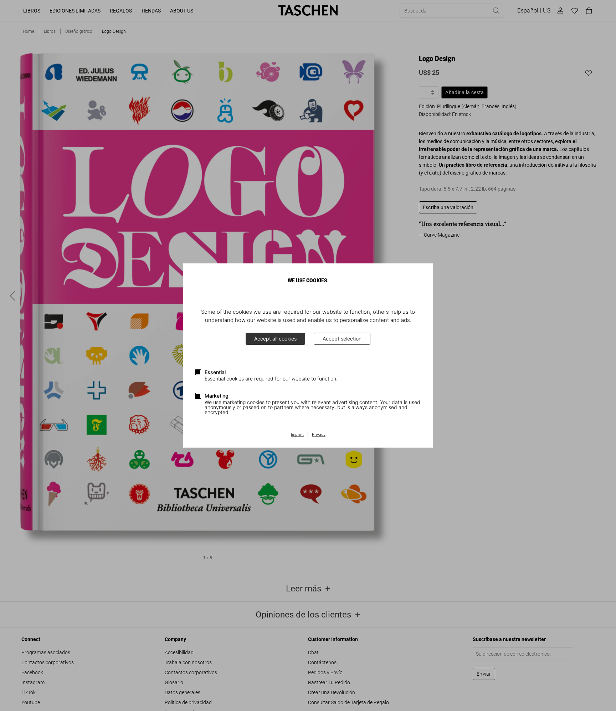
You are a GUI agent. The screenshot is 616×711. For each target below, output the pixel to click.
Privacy (318, 435)
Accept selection (342, 339)
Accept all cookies (275, 339)
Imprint (297, 435)
